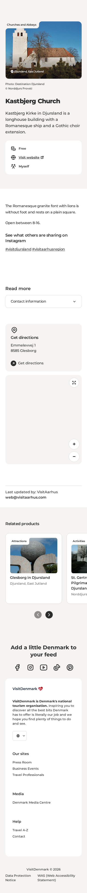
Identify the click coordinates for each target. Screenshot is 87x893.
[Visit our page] (30, 667)
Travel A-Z (20, 830)
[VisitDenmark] (27, 689)
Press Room (22, 762)
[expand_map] (74, 383)
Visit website (29, 157)
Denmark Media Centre (31, 802)
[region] (43, 419)
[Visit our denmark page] (17, 667)
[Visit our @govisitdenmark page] (57, 667)
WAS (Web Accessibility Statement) (56, 878)
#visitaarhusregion (48, 249)
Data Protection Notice (18, 878)
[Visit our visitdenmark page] (44, 667)
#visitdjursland (18, 249)
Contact (18, 836)
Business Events (25, 769)
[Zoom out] (74, 456)
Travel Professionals (28, 775)
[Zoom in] (74, 444)
